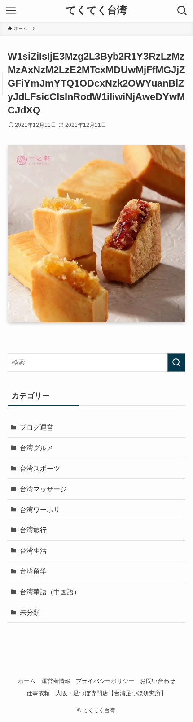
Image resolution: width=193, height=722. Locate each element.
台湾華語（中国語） (50, 592)
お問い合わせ (157, 681)
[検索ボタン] (182, 11)
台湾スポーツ (40, 468)
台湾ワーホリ (40, 509)
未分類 (30, 612)
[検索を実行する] (176, 362)
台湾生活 (33, 550)
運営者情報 (55, 681)
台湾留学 (33, 571)
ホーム (26, 681)
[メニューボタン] (11, 11)
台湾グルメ (36, 448)
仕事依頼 (38, 693)
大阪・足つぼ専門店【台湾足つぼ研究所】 (111, 693)
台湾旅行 (33, 530)
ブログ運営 (36, 427)
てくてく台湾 (96, 11)
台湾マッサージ (43, 489)
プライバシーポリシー (105, 681)
